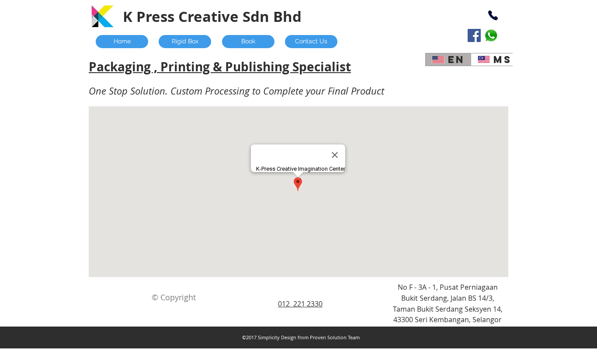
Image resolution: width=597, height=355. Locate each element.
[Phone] (492, 15)
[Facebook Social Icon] (474, 35)
